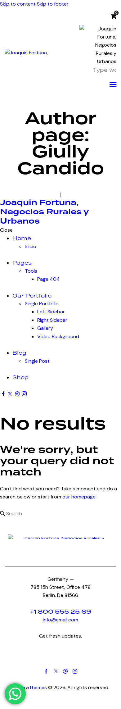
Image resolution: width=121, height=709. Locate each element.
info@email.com (60, 619)
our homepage (79, 496)
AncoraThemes (29, 687)
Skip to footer (53, 4)
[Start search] (2, 513)
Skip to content (18, 4)
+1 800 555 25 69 (60, 612)
